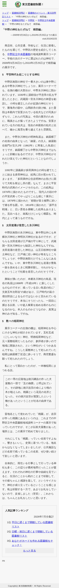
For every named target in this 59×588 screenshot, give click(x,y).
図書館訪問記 (18, 13)
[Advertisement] (29, 569)
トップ (5, 13)
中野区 (31, 20)
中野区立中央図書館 (19, 54)
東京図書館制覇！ (33, 4)
